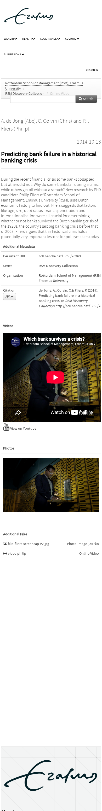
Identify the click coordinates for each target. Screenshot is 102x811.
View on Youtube (22, 429)
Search (87, 99)
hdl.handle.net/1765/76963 (60, 256)
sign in (93, 70)
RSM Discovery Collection (24, 94)
